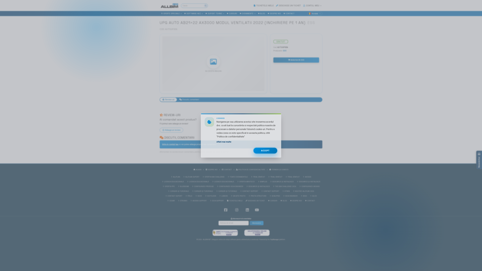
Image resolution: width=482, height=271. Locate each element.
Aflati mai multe (224, 142)
